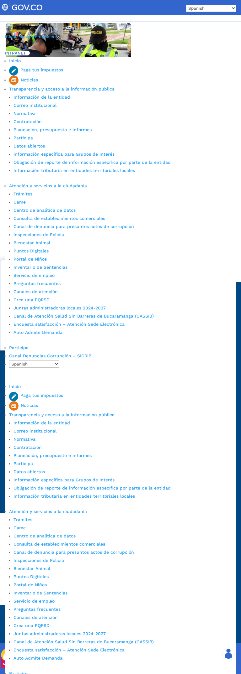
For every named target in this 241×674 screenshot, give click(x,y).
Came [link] (19, 202)
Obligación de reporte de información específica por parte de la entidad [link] (92, 162)
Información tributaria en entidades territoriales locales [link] (74, 170)
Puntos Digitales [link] (31, 250)
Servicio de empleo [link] (34, 275)
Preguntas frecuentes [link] (37, 283)
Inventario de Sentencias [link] (40, 267)
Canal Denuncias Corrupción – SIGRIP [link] (50, 355)
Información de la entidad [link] (41, 97)
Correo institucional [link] (34, 105)
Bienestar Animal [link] (31, 242)
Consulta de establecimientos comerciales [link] (59, 218)
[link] (22, 11)
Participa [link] (23, 137)
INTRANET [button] (15, 53)
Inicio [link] (15, 60)
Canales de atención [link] (35, 291)
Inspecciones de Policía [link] (38, 234)
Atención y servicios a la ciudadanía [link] (48, 185)
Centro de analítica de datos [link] (44, 210)
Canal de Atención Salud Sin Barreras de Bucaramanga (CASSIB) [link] (83, 316)
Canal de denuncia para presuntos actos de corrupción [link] (73, 226)
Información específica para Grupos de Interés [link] (64, 154)
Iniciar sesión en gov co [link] (30, 36)
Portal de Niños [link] (30, 259)
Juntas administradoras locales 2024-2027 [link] (59, 307)
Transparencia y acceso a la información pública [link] (62, 88)
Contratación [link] (27, 121)
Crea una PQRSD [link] (31, 299)
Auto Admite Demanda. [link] (38, 332)
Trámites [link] (22, 193)
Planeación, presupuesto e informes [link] (52, 129)
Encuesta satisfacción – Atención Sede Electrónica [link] (69, 324)
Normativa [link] (24, 113)
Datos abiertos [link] (29, 145)
